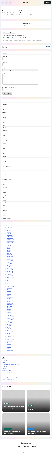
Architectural (5, 107)
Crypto (3, 122)
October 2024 (10, 260)
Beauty (3, 114)
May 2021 (9, 310)
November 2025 (10, 241)
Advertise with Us (12, 10)
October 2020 (10, 319)
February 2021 (10, 315)
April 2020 (9, 328)
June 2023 (9, 282)
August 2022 (9, 288)
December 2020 (10, 316)
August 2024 (9, 263)
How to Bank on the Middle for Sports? (11, 14)
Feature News (5, 140)
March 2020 (9, 330)
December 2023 (10, 272)
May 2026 (9, 232)
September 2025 (10, 244)
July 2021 (9, 307)
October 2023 (10, 275)
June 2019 (9, 344)
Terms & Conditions (6, 16)
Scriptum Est (26, 3)
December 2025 (10, 239)
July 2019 (9, 342)
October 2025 (10, 242)
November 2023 (10, 274)
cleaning (4, 120)
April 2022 (9, 294)
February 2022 (10, 297)
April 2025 (9, 251)
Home (21, 12)
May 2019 (9, 345)
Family (3, 135)
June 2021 (9, 309)
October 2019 (10, 338)
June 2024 (9, 265)
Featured (4, 143)
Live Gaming (5, 171)
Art (3, 109)
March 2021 (9, 313)
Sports (3, 205)
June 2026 (9, 230)
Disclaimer (26, 10)
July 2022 (9, 289)
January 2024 (10, 271)
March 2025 (9, 253)
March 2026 (9, 235)
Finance (4, 145)
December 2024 (10, 257)
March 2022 (9, 295)
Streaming (4, 207)
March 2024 (9, 268)
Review (4, 192)
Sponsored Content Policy (27, 14)
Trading (4, 213)
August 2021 (9, 306)
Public (3, 184)
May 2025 (9, 250)
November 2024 (10, 259)
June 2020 (9, 325)
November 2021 (10, 301)
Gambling (4, 151)
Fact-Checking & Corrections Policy (10, 12)
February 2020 (10, 331)
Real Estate (4, 187)
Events (3, 132)
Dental (3, 125)
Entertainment (5, 130)
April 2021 (9, 312)
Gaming (4, 156)
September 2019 (10, 339)
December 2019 (10, 334)
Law (3, 169)
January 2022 (10, 298)
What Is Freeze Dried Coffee (10, 32)
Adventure (4, 104)
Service (4, 200)
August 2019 (9, 341)
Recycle (4, 189)
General (4, 158)
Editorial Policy (34, 10)
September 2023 (10, 277)
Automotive (4, 112)
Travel (3, 215)
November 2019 (10, 336)
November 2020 (10, 318)
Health (3, 163)
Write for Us (15, 16)
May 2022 (9, 292)
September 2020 (10, 321)
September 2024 (10, 262)
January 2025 (10, 256)
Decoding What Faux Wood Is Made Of (13, 35)
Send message (7, 93)
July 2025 (9, 247)
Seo (3, 197)
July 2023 (9, 280)
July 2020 (9, 324)
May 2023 (9, 283)
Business (4, 117)
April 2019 (9, 347)
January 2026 (10, 238)
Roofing (4, 195)
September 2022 (10, 286)
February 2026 (10, 236)
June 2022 (9, 291)
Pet (3, 182)
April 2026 (9, 233)
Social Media (5, 202)
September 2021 (10, 304)
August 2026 (9, 227)
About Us (4, 10)
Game (3, 153)
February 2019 (10, 350)
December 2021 (10, 300)
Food (3, 148)
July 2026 (9, 229)
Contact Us (20, 10)
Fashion (4, 138)
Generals (4, 161)
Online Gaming (5, 176)
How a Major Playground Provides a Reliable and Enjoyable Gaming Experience (14, 408)
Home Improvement (6, 166)
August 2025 (9, 245)
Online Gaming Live (6, 179)
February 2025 (10, 254)
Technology (4, 210)
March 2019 (9, 348)
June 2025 (9, 248)
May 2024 (9, 266)
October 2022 (10, 285)
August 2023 (9, 278)
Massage (4, 174)
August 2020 (9, 322)
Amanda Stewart (8, 37)
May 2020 (9, 327)
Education (4, 127)
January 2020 (10, 333)
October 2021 (10, 303)
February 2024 (10, 269)
